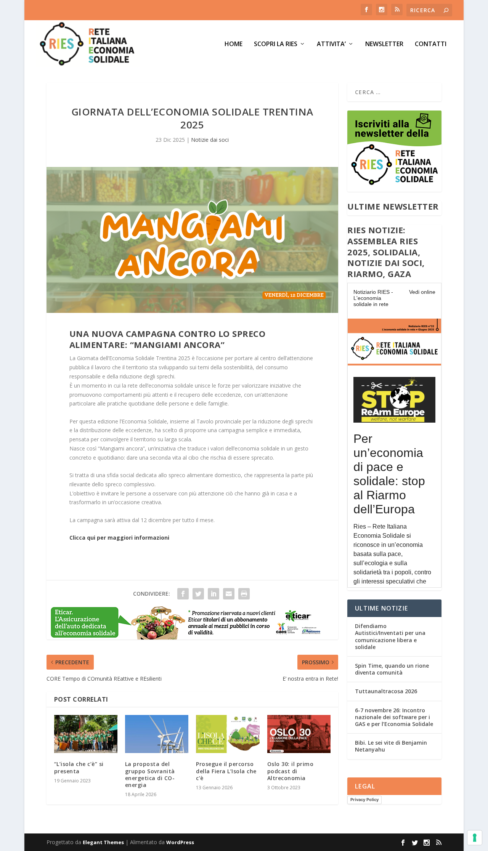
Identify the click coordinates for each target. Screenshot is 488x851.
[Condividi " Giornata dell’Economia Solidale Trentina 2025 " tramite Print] (244, 593)
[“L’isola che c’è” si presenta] (85, 734)
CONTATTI (430, 44)
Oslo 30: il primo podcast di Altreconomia (290, 770)
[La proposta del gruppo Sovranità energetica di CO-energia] (156, 734)
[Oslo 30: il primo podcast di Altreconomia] (299, 734)
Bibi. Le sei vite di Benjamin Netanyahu (391, 746)
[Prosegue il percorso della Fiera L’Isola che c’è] (227, 734)
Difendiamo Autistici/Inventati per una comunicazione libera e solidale (390, 636)
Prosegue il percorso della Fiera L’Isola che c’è (226, 770)
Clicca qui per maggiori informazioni (119, 537)
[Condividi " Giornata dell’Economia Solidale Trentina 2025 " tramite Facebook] (183, 593)
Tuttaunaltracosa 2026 (386, 691)
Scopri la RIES (275, 44)
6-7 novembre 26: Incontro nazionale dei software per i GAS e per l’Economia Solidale (394, 717)
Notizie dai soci (210, 139)
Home (233, 44)
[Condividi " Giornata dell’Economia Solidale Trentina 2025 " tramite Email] (228, 593)
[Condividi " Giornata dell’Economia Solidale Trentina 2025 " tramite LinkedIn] (213, 593)
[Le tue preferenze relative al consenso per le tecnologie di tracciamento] (474, 837)
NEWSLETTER (384, 44)
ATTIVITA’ (331, 44)
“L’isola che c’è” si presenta (79, 767)
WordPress (180, 842)
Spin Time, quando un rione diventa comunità (392, 669)
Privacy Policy (364, 799)
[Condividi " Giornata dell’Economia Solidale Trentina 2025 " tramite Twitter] (198, 593)
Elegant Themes (103, 842)
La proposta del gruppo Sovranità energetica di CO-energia (150, 774)
